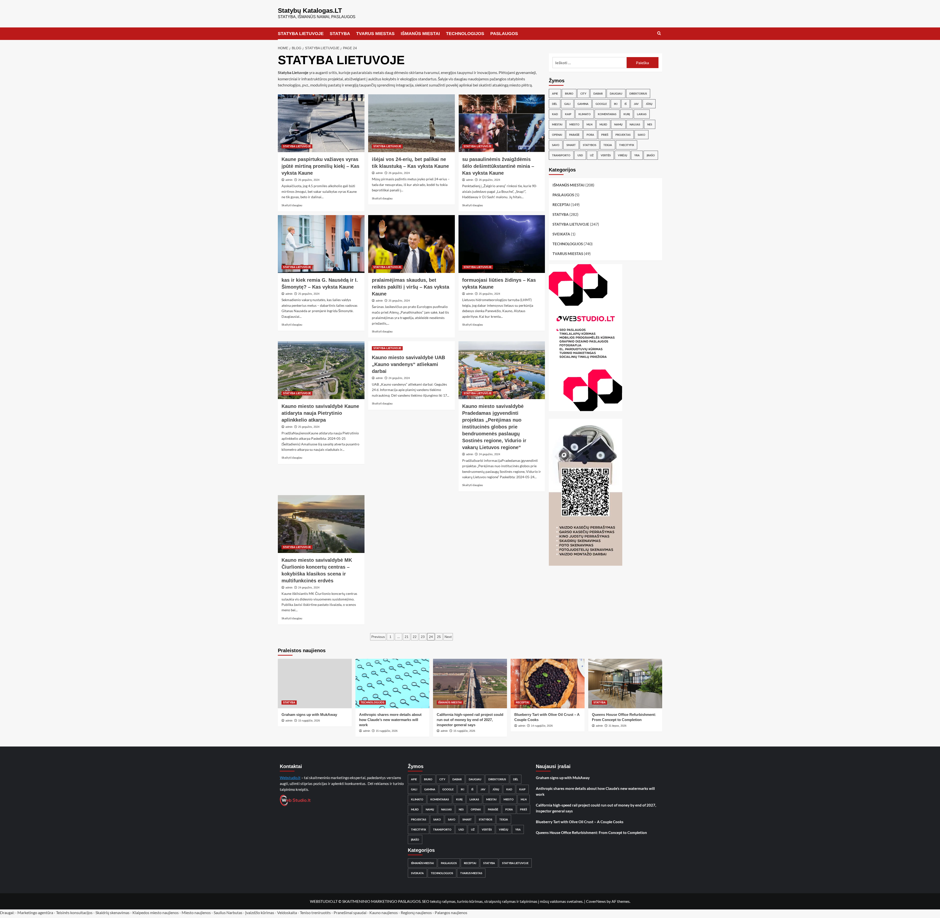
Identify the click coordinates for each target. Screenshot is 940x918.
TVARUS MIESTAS (375, 33)
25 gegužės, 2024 (308, 293)
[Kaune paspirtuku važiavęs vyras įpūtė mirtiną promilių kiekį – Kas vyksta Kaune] (321, 123)
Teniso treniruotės (315, 912)
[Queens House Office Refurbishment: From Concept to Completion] (625, 683)
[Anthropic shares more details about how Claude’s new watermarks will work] (392, 683)
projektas (623, 134)
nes (649, 124)
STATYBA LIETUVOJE (301, 33)
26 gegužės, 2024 (308, 179)
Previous (378, 637)
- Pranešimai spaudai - (350, 912)
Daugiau (616, 93)
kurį (626, 114)
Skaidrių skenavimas (112, 912)
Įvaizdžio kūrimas (259, 912)
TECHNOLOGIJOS (465, 33)
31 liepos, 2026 (617, 725)
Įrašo (651, 155)
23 (423, 637)
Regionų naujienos (416, 912)
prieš (604, 134)
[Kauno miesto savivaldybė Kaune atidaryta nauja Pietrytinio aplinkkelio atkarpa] (321, 370)
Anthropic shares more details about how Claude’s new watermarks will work (390, 719)
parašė (574, 134)
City (583, 93)
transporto (561, 155)
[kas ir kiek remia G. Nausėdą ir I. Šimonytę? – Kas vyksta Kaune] (321, 244)
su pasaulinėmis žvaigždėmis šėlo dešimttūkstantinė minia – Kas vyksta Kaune (498, 166)
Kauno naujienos (383, 912)
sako (641, 134)
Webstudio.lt (290, 777)
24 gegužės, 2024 (399, 378)
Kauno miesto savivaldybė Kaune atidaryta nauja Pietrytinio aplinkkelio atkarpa (320, 413)
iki (615, 103)
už (592, 155)
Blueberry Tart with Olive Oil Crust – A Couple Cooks (579, 822)
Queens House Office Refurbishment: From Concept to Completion (591, 832)
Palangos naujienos (451, 912)
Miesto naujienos (196, 912)
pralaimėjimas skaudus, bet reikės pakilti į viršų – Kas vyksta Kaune (410, 286)
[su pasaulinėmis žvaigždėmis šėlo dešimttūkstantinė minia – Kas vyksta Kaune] (501, 123)
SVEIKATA (561, 234)
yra (637, 155)
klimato (584, 114)
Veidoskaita (287, 912)
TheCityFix (626, 145)
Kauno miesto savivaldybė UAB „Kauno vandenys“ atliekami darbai (408, 364)
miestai (557, 124)
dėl (554, 103)
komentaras (607, 114)
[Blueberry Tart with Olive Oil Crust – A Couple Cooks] (548, 683)
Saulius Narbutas (228, 912)
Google (601, 103)
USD (580, 155)
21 (407, 637)
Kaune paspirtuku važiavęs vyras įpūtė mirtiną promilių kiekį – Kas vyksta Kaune (320, 166)
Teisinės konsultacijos (74, 912)
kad (555, 114)
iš (625, 103)
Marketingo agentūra (35, 912)
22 (415, 637)
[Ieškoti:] (589, 62)
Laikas (641, 114)
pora (590, 134)
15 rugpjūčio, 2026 (309, 720)
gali (567, 103)
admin (289, 179)
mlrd (603, 124)
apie (555, 93)
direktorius (638, 93)
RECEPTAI (561, 204)
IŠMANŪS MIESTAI (420, 33)
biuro (569, 93)
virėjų (622, 155)
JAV (636, 103)
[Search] (659, 33)
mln (589, 124)
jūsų (649, 103)
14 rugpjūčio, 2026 (542, 725)
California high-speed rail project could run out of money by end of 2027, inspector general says (470, 719)
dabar (598, 93)
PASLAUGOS (504, 33)
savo (555, 145)
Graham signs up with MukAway (309, 714)
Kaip (568, 114)
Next (448, 637)
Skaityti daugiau (292, 205)
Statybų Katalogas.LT (310, 10)
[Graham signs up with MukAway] (315, 683)
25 (439, 637)
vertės (606, 155)
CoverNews (596, 901)
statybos (589, 145)
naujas (635, 124)
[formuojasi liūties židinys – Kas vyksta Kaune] (501, 244)
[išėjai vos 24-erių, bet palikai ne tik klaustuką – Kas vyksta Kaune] (411, 123)
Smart (571, 145)
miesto (574, 124)
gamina (582, 103)
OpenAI (557, 134)
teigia (607, 145)
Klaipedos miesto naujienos (155, 912)
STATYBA (340, 33)
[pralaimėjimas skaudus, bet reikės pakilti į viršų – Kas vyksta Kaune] (411, 244)
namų (618, 124)
